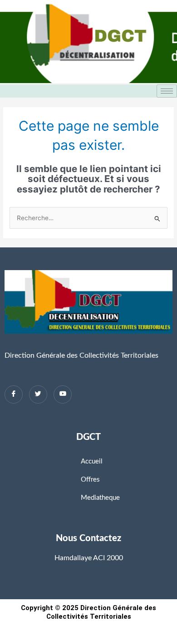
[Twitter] (38, 394)
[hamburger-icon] (167, 91)
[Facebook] (14, 394)
